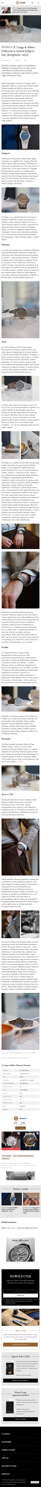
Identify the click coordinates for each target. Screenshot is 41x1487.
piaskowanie (35, 483)
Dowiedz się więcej (10, 1302)
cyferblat (32, 660)
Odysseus (5, 1158)
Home (3, 1163)
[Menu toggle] (3, 3)
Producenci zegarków (12, 1163)
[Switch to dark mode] (32, 2)
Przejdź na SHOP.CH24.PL (20, 1344)
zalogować (13, 1228)
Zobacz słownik (20, 1419)
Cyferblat (12, 726)
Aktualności (6, 1156)
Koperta (19, 615)
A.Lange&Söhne (25, 1163)
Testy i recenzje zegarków (23, 1156)
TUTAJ (9, 113)
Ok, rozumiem (35, 1482)
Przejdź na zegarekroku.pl (20, 1380)
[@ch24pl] (16, 1118)
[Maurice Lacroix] (20, 1175)
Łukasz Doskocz (6, 60)
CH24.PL (20, 2)
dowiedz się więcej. (10, 1484)
